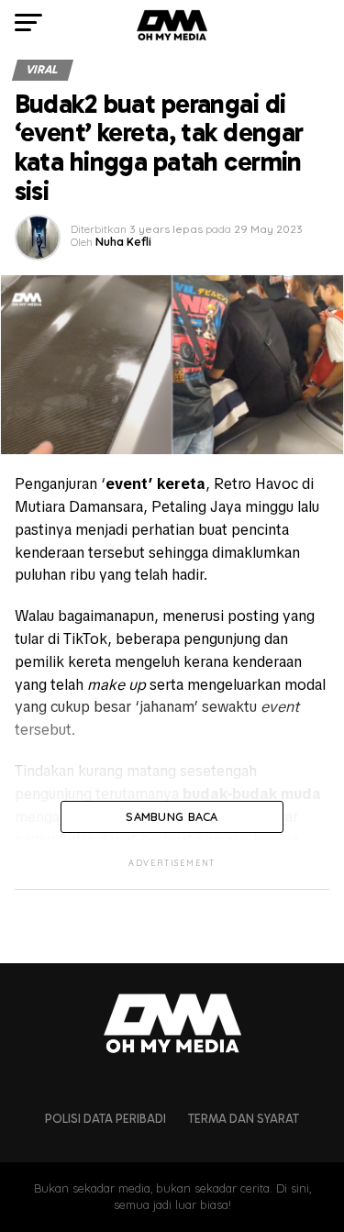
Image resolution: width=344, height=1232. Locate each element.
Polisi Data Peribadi (105, 1119)
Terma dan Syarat (243, 1119)
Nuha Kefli (123, 242)
